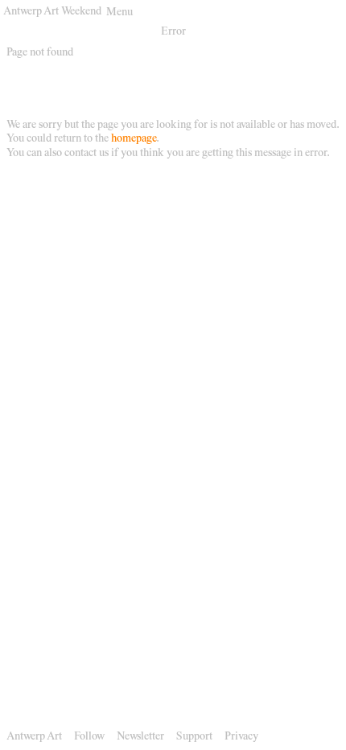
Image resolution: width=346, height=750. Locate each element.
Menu (119, 13)
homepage (133, 139)
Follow (89, 737)
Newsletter (140, 737)
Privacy (241, 737)
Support (194, 737)
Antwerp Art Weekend (52, 12)
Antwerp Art (34, 737)
